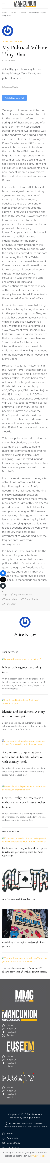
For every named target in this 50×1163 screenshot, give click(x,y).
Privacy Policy (38, 1155)
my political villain (23, 594)
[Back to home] (25, 4)
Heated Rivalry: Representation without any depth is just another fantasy (23, 802)
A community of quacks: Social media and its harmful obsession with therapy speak (22, 757)
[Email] (3, 586)
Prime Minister (31, 599)
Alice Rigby (11, 60)
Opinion (15, 87)
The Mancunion (34, 1114)
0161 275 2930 (14, 1123)
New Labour (11, 599)
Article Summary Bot (14, 98)
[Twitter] (3, 579)
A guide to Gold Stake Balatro (18, 899)
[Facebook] (3, 573)
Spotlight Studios (31, 1117)
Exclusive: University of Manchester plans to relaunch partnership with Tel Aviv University (24, 851)
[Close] (45, 1156)
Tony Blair (10, 603)
